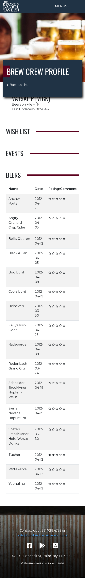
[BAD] (49, 198)
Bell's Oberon (19, 239)
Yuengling (16, 484)
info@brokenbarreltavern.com (42, 535)
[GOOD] (57, 198)
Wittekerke (17, 469)
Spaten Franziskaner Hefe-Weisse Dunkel (18, 436)
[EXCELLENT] (60, 198)
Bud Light (16, 272)
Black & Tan (17, 253)
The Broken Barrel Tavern (12, 6)
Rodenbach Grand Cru (17, 366)
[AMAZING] (64, 198)
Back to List (19, 85)
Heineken (16, 306)
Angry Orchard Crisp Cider (16, 222)
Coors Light (17, 291)
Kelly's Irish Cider (17, 327)
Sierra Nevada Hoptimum (17, 413)
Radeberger (18, 344)
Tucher (14, 455)
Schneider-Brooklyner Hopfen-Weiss (17, 390)
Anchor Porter (14, 201)
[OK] (53, 198)
